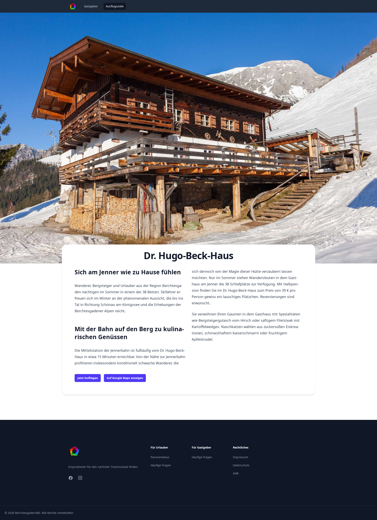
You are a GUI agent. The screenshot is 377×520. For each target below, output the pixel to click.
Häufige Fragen (161, 465)
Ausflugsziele (114, 6)
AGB (235, 473)
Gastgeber (91, 6)
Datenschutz (241, 465)
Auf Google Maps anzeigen (125, 378)
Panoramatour (160, 457)
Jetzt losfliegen (87, 378)
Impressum (240, 457)
